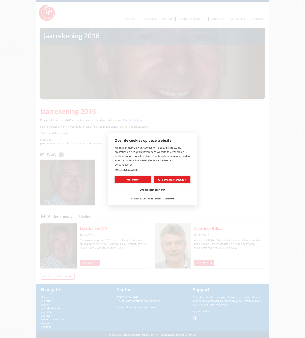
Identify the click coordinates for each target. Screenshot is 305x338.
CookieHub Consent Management (158, 198)
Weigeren (132, 179)
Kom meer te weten (126, 169)
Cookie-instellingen (152, 189)
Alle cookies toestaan (172, 179)
